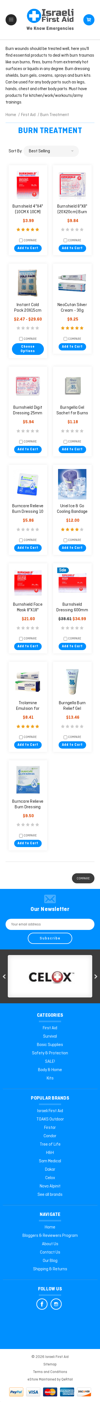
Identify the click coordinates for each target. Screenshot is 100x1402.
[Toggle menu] (11, 19)
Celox (50, 1178)
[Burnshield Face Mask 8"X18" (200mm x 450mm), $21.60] (28, 582)
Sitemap (50, 1364)
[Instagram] (56, 1304)
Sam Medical (50, 1161)
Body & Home (50, 1070)
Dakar (50, 1169)
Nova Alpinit (50, 1186)
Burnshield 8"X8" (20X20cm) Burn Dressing (72, 212)
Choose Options (28, 349)
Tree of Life (50, 1144)
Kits (50, 1078)
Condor (50, 1136)
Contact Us (50, 1252)
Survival (50, 1036)
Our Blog (50, 1261)
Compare (30, 240)
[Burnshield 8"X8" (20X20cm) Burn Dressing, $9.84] (72, 184)
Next (95, 976)
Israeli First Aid (50, 1111)
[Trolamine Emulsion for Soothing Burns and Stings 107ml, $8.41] (28, 681)
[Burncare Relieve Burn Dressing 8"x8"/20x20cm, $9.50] (28, 779)
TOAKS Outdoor (50, 1119)
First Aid (50, 1028)
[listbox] (51, 151)
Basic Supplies (50, 1045)
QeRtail (67, 1379)
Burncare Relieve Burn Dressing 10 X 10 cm (27, 511)
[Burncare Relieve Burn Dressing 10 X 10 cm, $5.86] (28, 484)
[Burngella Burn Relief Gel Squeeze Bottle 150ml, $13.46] (72, 681)
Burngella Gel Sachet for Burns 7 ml (72, 413)
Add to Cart (28, 248)
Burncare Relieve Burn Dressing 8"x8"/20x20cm (27, 807)
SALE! (50, 1061)
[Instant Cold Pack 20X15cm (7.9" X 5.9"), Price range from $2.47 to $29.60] (28, 283)
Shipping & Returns (50, 1269)
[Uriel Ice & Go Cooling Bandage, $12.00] (72, 484)
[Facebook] (42, 1304)
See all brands (50, 1194)
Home (50, 1227)
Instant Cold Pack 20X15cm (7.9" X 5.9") (27, 310)
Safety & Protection (50, 1053)
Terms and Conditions (50, 1372)
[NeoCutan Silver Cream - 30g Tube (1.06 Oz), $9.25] (72, 283)
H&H (50, 1153)
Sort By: (15, 151)
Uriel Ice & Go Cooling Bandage (72, 508)
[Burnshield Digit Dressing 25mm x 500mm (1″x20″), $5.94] (28, 386)
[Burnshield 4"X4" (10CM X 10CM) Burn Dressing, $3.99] (28, 184)
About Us (50, 1244)
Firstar (50, 1128)
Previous (4, 976)
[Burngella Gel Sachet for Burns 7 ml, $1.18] (72, 386)
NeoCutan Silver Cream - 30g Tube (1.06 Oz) (72, 310)
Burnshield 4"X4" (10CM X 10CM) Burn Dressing (27, 212)
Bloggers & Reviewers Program (50, 1236)
